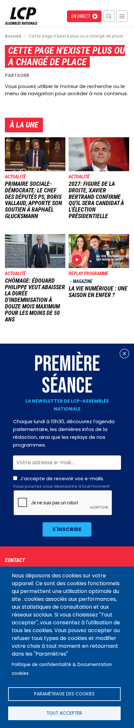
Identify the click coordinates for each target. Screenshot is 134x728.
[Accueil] (21, 23)
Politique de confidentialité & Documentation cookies (62, 668)
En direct (80, 16)
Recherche (108, 16)
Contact (15, 560)
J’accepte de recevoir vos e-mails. (61, 482)
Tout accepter (64, 713)
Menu (121, 16)
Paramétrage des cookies (64, 694)
